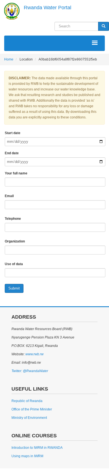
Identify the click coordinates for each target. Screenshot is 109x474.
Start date (12, 133)
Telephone (13, 219)
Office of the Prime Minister (31, 409)
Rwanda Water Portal (47, 7)
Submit (14, 288)
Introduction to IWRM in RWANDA (37, 448)
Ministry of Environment (29, 418)
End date (12, 153)
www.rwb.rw (34, 354)
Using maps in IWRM (27, 456)
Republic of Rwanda (26, 401)
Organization (15, 241)
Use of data (14, 264)
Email (9, 196)
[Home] (12, 11)
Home (8, 59)
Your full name (16, 173)
